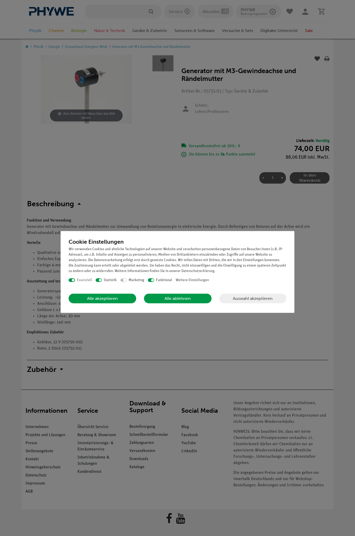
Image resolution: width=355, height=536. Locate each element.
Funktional (164, 280)
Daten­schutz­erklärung (197, 271)
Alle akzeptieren (102, 298)
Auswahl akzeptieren (253, 298)
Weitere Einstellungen (192, 280)
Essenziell (84, 280)
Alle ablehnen (178, 298)
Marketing (136, 280)
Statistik (110, 280)
